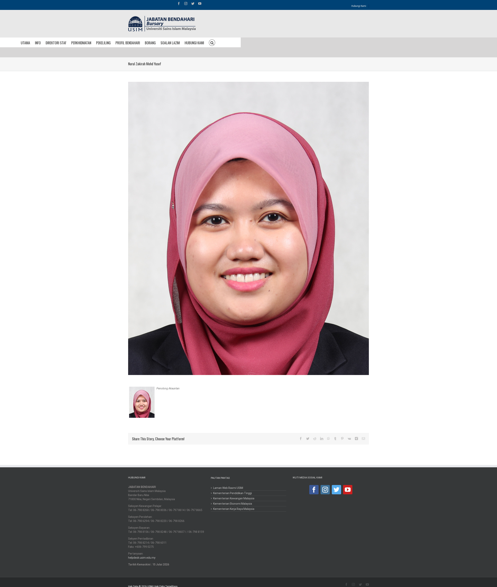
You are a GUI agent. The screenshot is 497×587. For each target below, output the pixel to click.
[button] (212, 42)
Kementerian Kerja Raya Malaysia (233, 508)
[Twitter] (336, 489)
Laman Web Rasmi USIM (228, 487)
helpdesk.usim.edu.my (142, 557)
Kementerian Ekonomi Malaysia (232, 503)
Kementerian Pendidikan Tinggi (232, 493)
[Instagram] (325, 489)
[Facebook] (314, 489)
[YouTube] (347, 489)
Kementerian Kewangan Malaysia (233, 498)
